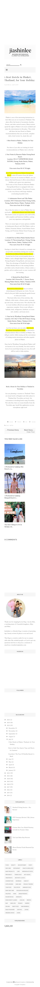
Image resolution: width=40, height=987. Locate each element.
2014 (8, 795)
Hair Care (18, 884)
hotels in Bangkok (17, 396)
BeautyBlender (10, 909)
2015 (8, 793)
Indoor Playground (22, 890)
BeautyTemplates (20, 982)
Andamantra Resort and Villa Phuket (23, 212)
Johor (26, 909)
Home (18, 912)
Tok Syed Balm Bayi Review (21, 838)
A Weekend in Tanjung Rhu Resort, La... (13, 468)
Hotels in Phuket (26, 131)
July (10, 739)
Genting (19, 909)
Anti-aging (27, 874)
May (10, 762)
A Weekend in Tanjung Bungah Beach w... (12, 497)
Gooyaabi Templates (19, 984)
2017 (8, 787)
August (11, 737)
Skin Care (8, 868)
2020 (8, 779)
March (11, 768)
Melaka (8, 906)
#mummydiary (22, 865)
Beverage (18, 881)
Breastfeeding (23, 893)
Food (7, 865)
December (12, 728)
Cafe (18, 871)
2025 (8, 720)
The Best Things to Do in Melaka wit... (13, 526)
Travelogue (18, 874)
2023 (8, 725)
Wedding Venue (10, 912)
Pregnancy (9, 874)
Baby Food (15, 906)
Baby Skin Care (10, 890)
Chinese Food (9, 881)
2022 (8, 773)
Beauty (13, 865)
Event (30, 865)
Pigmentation (9, 896)
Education (17, 887)
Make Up (26, 881)
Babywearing (25, 906)
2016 (8, 790)
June (10, 759)
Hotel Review (9, 884)
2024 (8, 723)
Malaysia (8, 893)
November (12, 731)
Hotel (11, 425)
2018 (8, 784)
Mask (14, 893)
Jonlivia (22, 900)
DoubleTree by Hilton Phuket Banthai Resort (19, 254)
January (11, 770)
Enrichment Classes (11, 900)
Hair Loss (13, 903)
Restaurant (16, 868)
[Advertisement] (20, 25)
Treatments (9, 877)
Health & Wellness (28, 868)
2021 (8, 776)
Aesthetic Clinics (20, 877)
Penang (20, 903)
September (12, 734)
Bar (7, 903)
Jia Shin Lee (9, 85)
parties (29, 900)
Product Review (28, 884)
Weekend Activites (27, 871)
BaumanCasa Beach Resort (15, 289)
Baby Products (10, 871)
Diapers (27, 903)
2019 (8, 781)
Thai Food (8, 887)
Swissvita (18, 896)
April (10, 765)
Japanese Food (27, 887)
